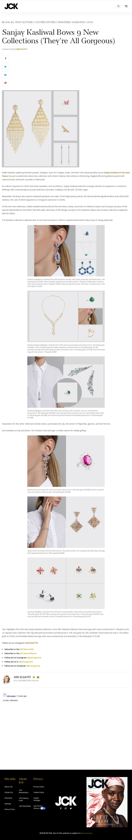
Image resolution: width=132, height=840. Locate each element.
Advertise (8, 798)
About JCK (9, 787)
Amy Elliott (21, 49)
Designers (64, 22)
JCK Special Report (28, 653)
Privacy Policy (39, 787)
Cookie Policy (39, 792)
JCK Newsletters (23, 791)
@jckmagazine (34, 657)
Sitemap (8, 803)
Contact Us (9, 792)
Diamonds (78, 22)
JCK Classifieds (25, 806)
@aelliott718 (31, 643)
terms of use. (87, 833)
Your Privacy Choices (38, 807)
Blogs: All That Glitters (17, 22)
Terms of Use (10, 809)
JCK (11, 6)
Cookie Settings (37, 799)
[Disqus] (66, 724)
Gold (90, 22)
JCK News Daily (27, 649)
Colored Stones (45, 22)
